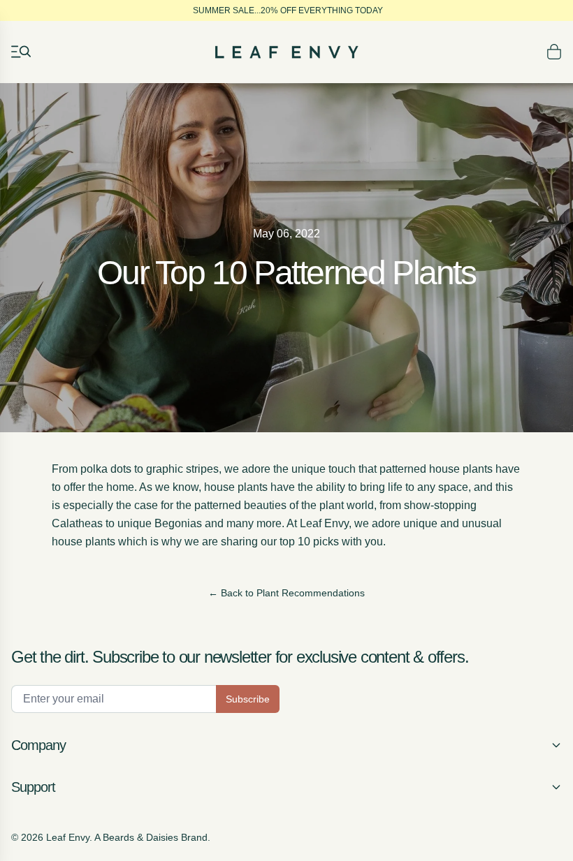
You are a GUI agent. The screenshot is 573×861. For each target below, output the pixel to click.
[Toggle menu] (21, 51)
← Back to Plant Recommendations (286, 592)
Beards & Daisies (140, 837)
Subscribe (248, 699)
